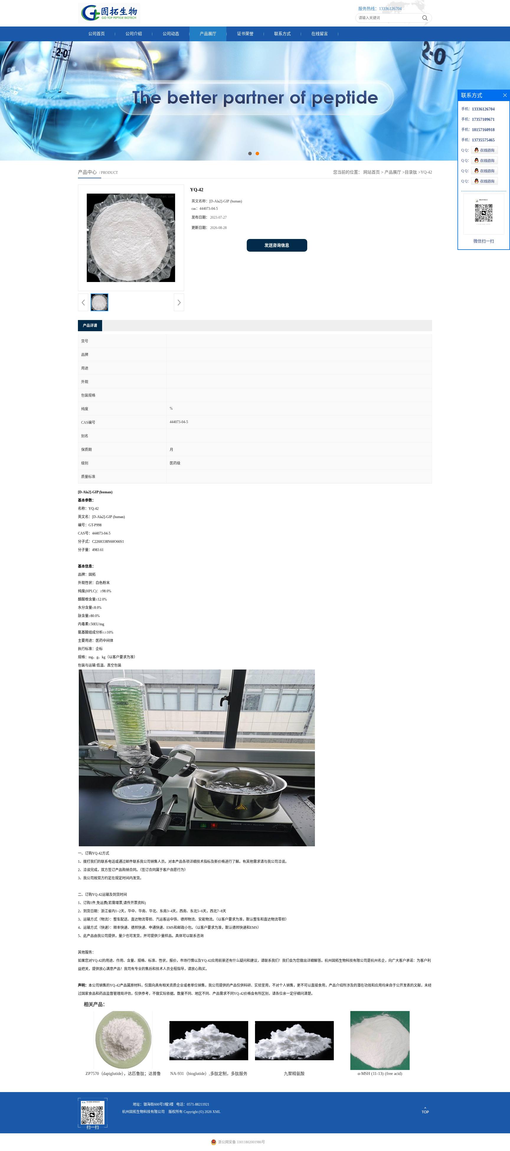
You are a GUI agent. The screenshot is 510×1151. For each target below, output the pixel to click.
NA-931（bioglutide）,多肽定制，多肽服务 (208, 1073)
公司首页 (96, 34)
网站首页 (371, 172)
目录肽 (411, 172)
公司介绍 (133, 34)
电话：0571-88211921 (192, 1104)
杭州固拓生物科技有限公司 (143, 1112)
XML (216, 1112)
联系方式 (282, 34)
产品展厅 (208, 34)
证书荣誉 (245, 34)
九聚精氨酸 (294, 1073)
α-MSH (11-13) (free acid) (380, 1073)
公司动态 (171, 34)
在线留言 (319, 34)
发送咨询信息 (276, 245)
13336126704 (390, 8)
